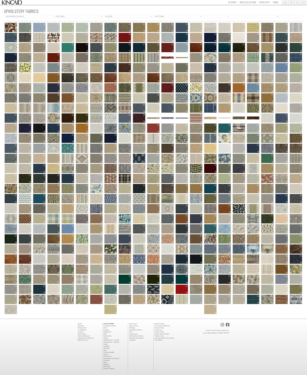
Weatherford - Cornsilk (111, 340)
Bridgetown (107, 332)
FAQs (131, 332)
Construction (133, 334)
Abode (105, 338)
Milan (105, 362)
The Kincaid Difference (162, 326)
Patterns (159, 16)
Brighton (106, 364)
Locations (132, 340)
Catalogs (132, 328)
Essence (106, 330)
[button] (232, 2)
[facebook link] (227, 325)
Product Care (159, 336)
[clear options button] (277, 16)
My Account (133, 324)
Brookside (106, 366)
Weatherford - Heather (111, 342)
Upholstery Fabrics (135, 330)
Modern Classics (109, 368)
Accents (80, 332)
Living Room (82, 330)
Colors (108, 16)
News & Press (159, 328)
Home (80, 324)
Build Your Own (83, 340)
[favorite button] (228, 16)
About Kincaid (159, 324)
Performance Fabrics (136, 336)
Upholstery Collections (86, 338)
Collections (108, 324)
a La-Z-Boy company (210, 333)
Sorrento (106, 360)
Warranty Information (136, 338)
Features (60, 16)
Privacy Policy (159, 332)
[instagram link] (222, 325)
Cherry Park (107, 356)
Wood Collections (84, 336)
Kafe (105, 334)
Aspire (105, 344)
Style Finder (82, 334)
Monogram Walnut (109, 326)
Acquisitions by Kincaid (111, 358)
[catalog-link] (304, 2)
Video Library (133, 326)
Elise (105, 350)
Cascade (106, 348)
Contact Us (158, 330)
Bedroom (81, 326)
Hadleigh (106, 346)
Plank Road (107, 336)
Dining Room (82, 328)
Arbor (105, 328)
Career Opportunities (162, 334)
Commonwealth (108, 352)
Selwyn (105, 354)
